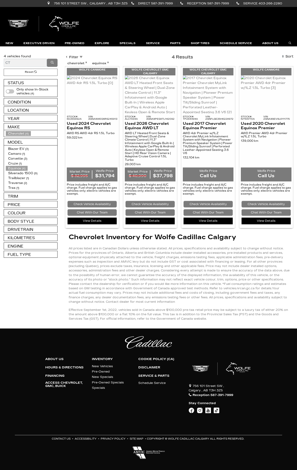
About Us (54, 359)
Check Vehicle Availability (92, 204)
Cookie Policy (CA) (156, 359)
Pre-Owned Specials (108, 382)
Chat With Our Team (92, 212)
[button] (9, 43)
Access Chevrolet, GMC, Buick (64, 384)
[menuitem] (31, 91)
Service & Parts (153, 375)
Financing (55, 375)
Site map (136, 438)
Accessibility (86, 438)
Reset (29, 72)
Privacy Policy (113, 438)
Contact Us (61, 438)
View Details (92, 220)
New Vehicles (102, 366)
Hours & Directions (64, 367)
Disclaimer (149, 367)
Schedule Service (152, 383)
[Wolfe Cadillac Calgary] (44, 23)
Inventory (102, 359)
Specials (98, 388)
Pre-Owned (101, 371)
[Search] (52, 63)
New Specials (102, 377)
